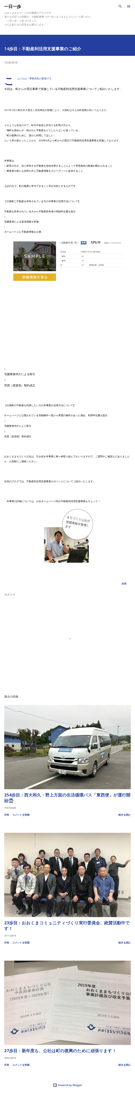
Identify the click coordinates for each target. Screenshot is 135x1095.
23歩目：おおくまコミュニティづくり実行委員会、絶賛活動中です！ (67, 925)
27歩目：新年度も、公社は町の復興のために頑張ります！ (60, 1050)
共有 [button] (124, 583)
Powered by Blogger (69, 1085)
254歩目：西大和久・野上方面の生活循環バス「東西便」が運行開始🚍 (67, 797)
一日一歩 (12, 6)
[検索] (120, 6)
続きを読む (124, 814)
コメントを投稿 (21, 814)
